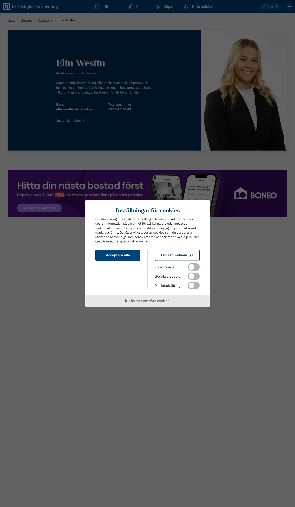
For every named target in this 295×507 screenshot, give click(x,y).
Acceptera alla (118, 255)
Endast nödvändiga (177, 255)
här (146, 241)
